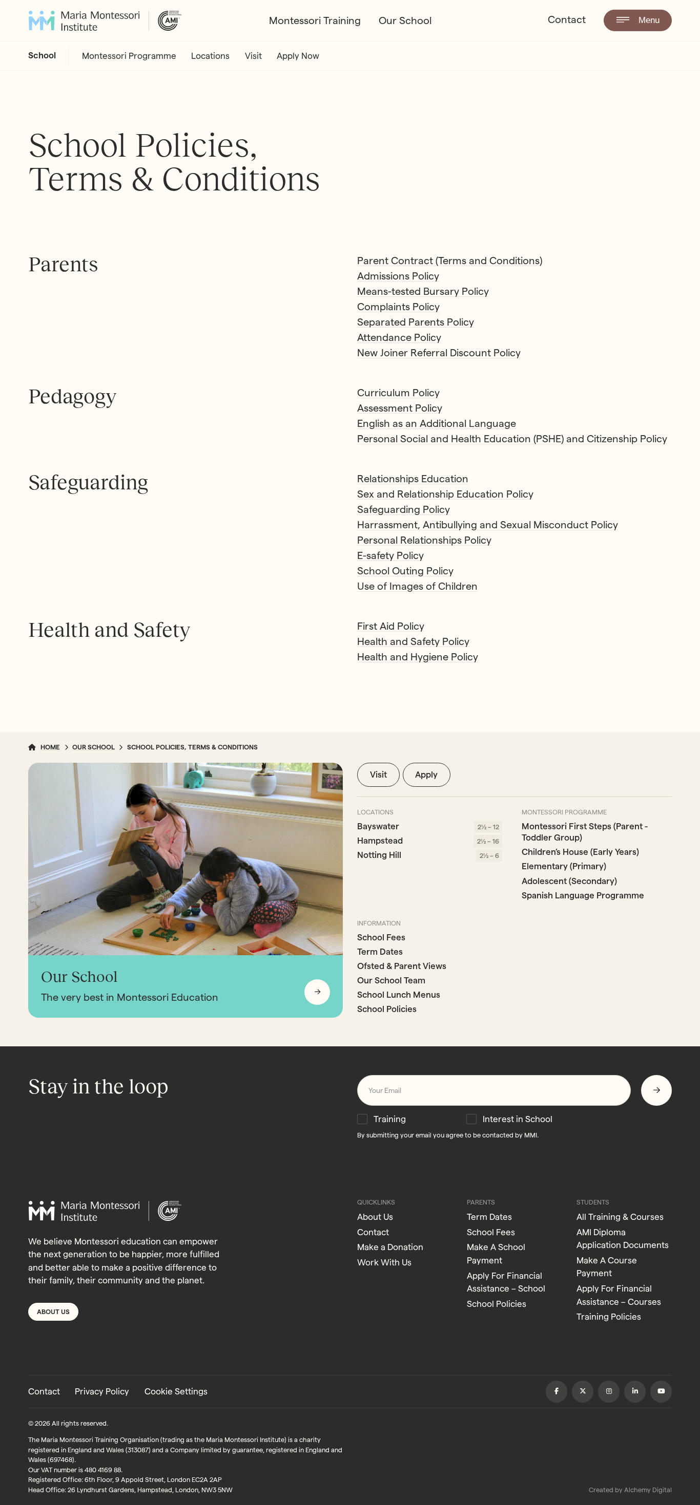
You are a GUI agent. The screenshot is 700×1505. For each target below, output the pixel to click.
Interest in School (517, 1119)
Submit (656, 1090)
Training (390, 1119)
